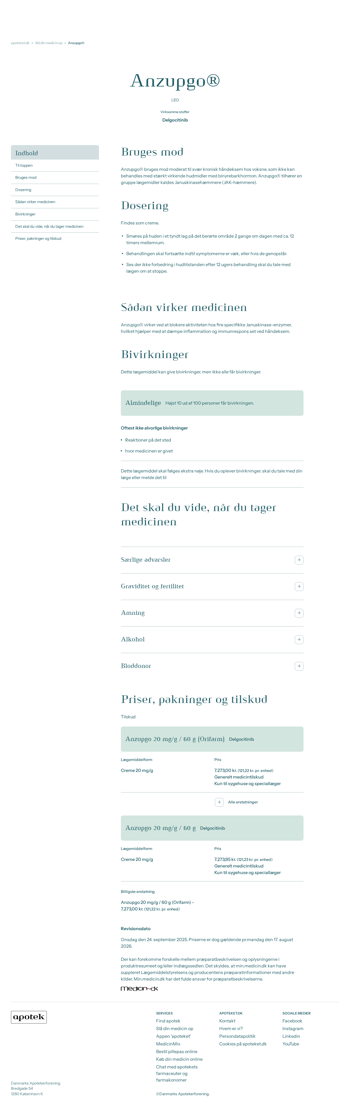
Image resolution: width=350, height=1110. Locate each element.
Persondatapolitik (237, 1036)
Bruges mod (25, 177)
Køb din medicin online (179, 1059)
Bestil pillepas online (176, 1051)
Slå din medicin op (48, 43)
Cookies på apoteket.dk (243, 1043)
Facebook (292, 1020)
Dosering (23, 189)
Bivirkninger (25, 214)
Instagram (293, 1028)
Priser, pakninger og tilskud (38, 238)
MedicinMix (168, 1043)
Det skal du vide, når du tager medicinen (49, 226)
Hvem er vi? (231, 1028)
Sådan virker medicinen (35, 201)
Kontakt (227, 1020)
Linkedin (291, 1036)
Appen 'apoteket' (173, 1036)
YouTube (290, 1043)
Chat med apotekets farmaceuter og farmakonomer (177, 1073)
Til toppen (24, 165)
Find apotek (168, 1020)
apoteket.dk (20, 43)
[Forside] (29, 1017)
